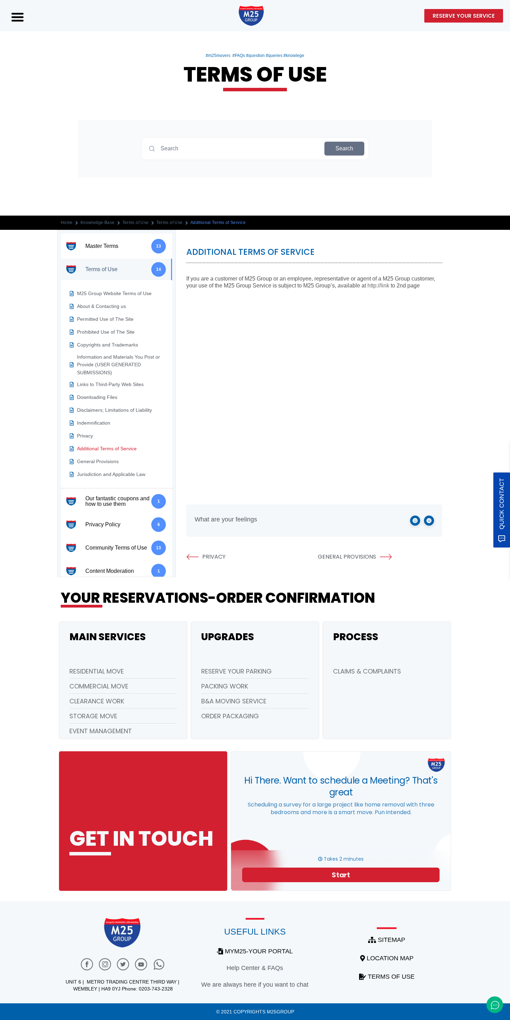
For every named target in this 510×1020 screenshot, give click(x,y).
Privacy (214, 557)
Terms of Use (135, 222)
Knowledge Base (97, 222)
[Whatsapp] (159, 964)
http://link (378, 286)
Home (67, 222)
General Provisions (347, 557)
